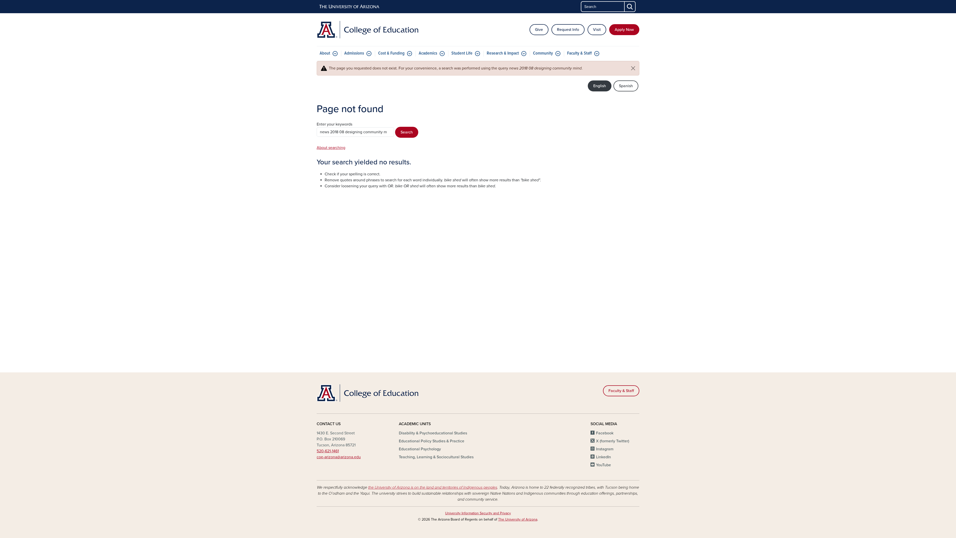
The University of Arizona (517, 519)
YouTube (603, 465)
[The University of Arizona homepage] (349, 6)
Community (543, 53)
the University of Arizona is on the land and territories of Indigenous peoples (432, 487)
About (325, 53)
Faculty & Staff (579, 53)
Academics (428, 53)
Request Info (568, 29)
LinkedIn (603, 457)
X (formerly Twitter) (612, 441)
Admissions (354, 53)
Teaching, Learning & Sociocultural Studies (436, 457)
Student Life (462, 53)
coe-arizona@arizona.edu (339, 457)
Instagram (604, 449)
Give (539, 29)
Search (407, 132)
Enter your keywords (334, 124)
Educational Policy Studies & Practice (431, 441)
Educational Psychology (420, 449)
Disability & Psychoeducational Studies (433, 433)
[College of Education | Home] (368, 29)
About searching (331, 147)
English (599, 85)
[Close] (633, 68)
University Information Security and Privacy (478, 513)
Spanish (626, 85)
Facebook (604, 433)
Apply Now (624, 29)
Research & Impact (503, 53)
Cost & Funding (391, 53)
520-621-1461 (328, 451)
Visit (597, 29)
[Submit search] (630, 6)
